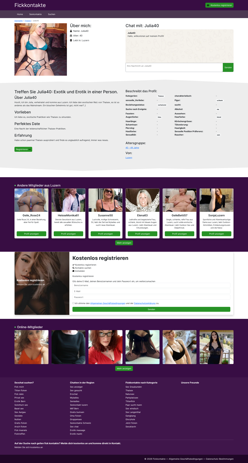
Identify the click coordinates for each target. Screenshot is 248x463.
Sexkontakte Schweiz (80, 423)
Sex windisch (132, 408)
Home (20, 14)
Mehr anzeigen (124, 243)
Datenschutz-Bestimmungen (220, 459)
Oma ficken (75, 415)
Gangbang (131, 415)
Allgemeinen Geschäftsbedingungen (107, 303)
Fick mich (19, 387)
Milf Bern (74, 408)
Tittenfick (130, 401)
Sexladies (74, 401)
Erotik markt (76, 434)
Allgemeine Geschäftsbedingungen (186, 459)
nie (218, 109)
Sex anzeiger (76, 387)
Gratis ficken (20, 423)
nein (218, 135)
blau (159, 117)
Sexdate (18, 415)
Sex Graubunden (134, 387)
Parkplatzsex (132, 397)
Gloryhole (130, 419)
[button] (40, 49)
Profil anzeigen (31, 233)
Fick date (19, 394)
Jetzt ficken (131, 423)
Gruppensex (76, 419)
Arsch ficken (20, 426)
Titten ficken (20, 390)
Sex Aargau (20, 412)
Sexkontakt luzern (79, 405)
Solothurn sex (21, 405)
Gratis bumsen (77, 412)
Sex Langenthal (133, 412)
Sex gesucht (76, 390)
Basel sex (19, 408)
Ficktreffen (19, 434)
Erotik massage (77, 430)
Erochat (74, 394)
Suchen (51, 14)
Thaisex (28, 21)
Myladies (74, 397)
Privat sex (19, 397)
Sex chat (74, 426)
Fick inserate (20, 430)
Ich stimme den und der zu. (116, 303)
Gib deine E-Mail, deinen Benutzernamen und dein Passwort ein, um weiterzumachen (113, 281)
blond (219, 117)
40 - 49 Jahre (132, 147)
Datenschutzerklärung (145, 303)
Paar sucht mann (134, 405)
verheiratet (162, 105)
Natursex (130, 394)
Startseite (18, 21)
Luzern (129, 157)
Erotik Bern (19, 401)
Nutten (17, 419)
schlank (220, 100)
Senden (151, 309)
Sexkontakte (35, 14)
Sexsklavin (131, 426)
